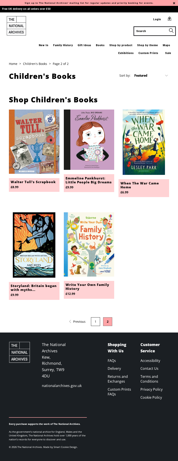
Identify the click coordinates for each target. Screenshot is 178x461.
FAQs (112, 360)
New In (43, 45)
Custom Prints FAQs (119, 392)
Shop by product (120, 45)
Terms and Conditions (149, 379)
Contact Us (149, 368)
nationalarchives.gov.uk (62, 385)
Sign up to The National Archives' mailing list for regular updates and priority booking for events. (89, 2)
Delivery (114, 368)
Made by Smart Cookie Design (60, 447)
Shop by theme (147, 45)
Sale (168, 53)
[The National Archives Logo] (16, 26)
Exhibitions (126, 53)
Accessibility (150, 360)
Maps (166, 45)
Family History (63, 45)
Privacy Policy (151, 389)
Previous (79, 321)
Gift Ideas (84, 45)
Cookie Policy (151, 397)
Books (100, 45)
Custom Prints (148, 53)
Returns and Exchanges (118, 379)
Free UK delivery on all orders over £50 (26, 8)
